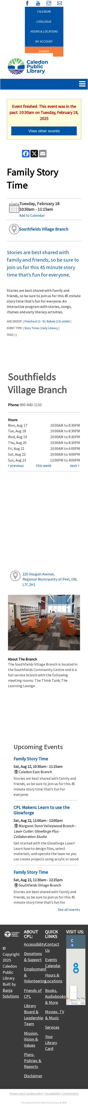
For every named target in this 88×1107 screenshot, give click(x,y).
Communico (70, 1094)
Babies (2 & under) (58, 321)
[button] (82, 84)
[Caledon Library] (28, 66)
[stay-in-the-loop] (59, 2)
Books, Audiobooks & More (55, 996)
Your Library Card (51, 1042)
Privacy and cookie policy (26, 1094)
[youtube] (38, 2)
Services (52, 1027)
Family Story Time (31, 758)
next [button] (74, 465)
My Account (44, 41)
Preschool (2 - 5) (34, 321)
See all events (69, 909)
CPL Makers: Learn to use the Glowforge (42, 809)
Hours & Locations (44, 31)
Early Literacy (49, 328)
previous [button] (16, 465)
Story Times (31, 328)
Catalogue (44, 22)
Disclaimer (33, 1075)
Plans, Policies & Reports (32, 1060)
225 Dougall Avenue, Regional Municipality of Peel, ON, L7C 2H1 (50, 579)
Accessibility (34, 944)
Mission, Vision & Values (31, 1039)
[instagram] (48, 2)
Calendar (44, 12)
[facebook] (27, 2)
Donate (44, 51)
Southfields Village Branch (43, 229)
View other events (44, 131)
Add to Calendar (32, 215)
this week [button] (43, 465)
